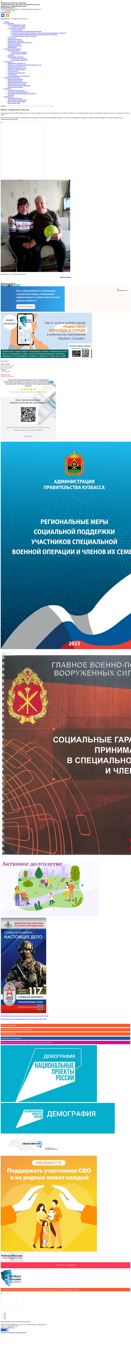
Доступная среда (13, 71)
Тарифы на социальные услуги (17, 68)
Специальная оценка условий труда (19, 76)
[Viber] (12, 285)
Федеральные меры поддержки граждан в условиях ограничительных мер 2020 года (27, 1042)
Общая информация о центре (17, 25)
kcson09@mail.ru (6, 12)
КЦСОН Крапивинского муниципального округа (16, 1321)
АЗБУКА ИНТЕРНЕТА (9, 1025)
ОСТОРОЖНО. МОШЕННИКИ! (65, 1265)
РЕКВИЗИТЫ (12, 47)
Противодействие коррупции (17, 84)
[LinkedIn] (7, 285)
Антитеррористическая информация (19, 85)
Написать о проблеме (26, 306)
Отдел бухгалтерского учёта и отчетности (24, 36)
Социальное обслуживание (12, 49)
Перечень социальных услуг (16, 66)
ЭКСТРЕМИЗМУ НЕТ (9, 1034)
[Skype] (17, 285)
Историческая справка (18, 26)
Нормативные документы (16, 57)
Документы (7, 89)
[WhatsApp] (14, 285)
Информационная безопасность (17, 82)
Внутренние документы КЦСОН (18, 92)
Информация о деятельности (16, 63)
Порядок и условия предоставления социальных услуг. (24, 65)
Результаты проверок (14, 44)
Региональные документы (19, 53)
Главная (3, 18)
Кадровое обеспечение (15, 39)
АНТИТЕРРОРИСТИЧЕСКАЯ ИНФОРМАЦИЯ (17, 1029)
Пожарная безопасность (15, 81)
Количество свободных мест (16, 69)
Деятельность (8, 61)
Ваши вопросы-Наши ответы (17, 101)
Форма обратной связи (15, 98)
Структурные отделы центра (16, 28)
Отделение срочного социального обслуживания (26, 31)
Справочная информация (12, 77)
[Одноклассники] (4, 285)
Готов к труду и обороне (15, 87)
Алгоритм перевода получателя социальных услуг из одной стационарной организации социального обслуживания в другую (40, 1289)
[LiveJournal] (9, 285)
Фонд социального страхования (11, 1038)
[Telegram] (19, 285)
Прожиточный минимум (15, 79)
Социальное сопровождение (16, 73)
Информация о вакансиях (15, 41)
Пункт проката (12, 74)
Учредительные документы (16, 90)
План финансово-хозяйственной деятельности (22, 93)
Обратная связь (9, 96)
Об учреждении (9, 23)
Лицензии (11, 95)
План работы (12, 37)
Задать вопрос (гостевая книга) (17, 100)
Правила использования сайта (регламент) (13, 1332)
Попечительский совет (15, 45)
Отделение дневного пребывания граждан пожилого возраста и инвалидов (34, 34)
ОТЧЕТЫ (11, 55)
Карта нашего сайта (14, 103)
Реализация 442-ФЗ (14, 50)
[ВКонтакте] (2, 285)
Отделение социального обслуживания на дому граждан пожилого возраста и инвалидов (38, 33)
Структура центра (16, 29)
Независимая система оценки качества (19, 42)
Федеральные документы (19, 52)
